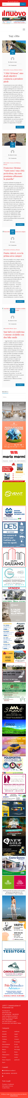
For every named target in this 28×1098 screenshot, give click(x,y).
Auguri (16, 1034)
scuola (16, 1057)
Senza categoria (6, 1059)
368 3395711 (14, 1073)
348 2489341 (6, 1073)
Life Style (16, 1047)
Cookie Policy (6, 1087)
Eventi (16, 1044)
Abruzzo (4, 1031)
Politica (20, 70)
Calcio (16, 1036)
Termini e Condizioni (8, 1084)
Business (4, 1036)
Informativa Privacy (7, 1086)
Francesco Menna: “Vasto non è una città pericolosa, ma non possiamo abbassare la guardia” (14, 173)
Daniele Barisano (14, 1095)
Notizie (16, 70)
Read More (20, 127)
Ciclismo (4, 1039)
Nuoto (16, 1052)
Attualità (7, 70)
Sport (15, 328)
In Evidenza (17, 162)
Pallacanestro (5, 1054)
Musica (4, 1049)
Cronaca (12, 70)
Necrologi (17, 1049)
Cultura (4, 1041)
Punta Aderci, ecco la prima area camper (13, 254)
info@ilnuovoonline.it (12, 1016)
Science (4, 1057)
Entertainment (6, 1044)
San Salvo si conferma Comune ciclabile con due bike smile (14, 334)
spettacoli (16, 1059)
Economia (17, 1041)
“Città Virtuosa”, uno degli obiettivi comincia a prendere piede (13, 77)
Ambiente (16, 1031)
